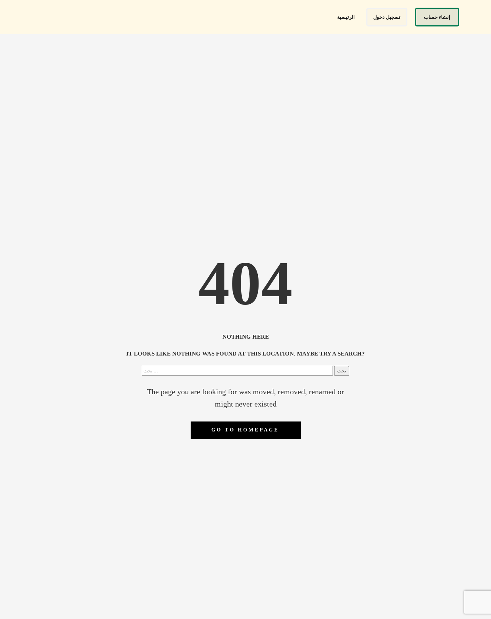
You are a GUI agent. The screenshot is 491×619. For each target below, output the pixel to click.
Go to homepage (245, 430)
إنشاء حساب (437, 17)
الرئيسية (346, 17)
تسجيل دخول (386, 17)
